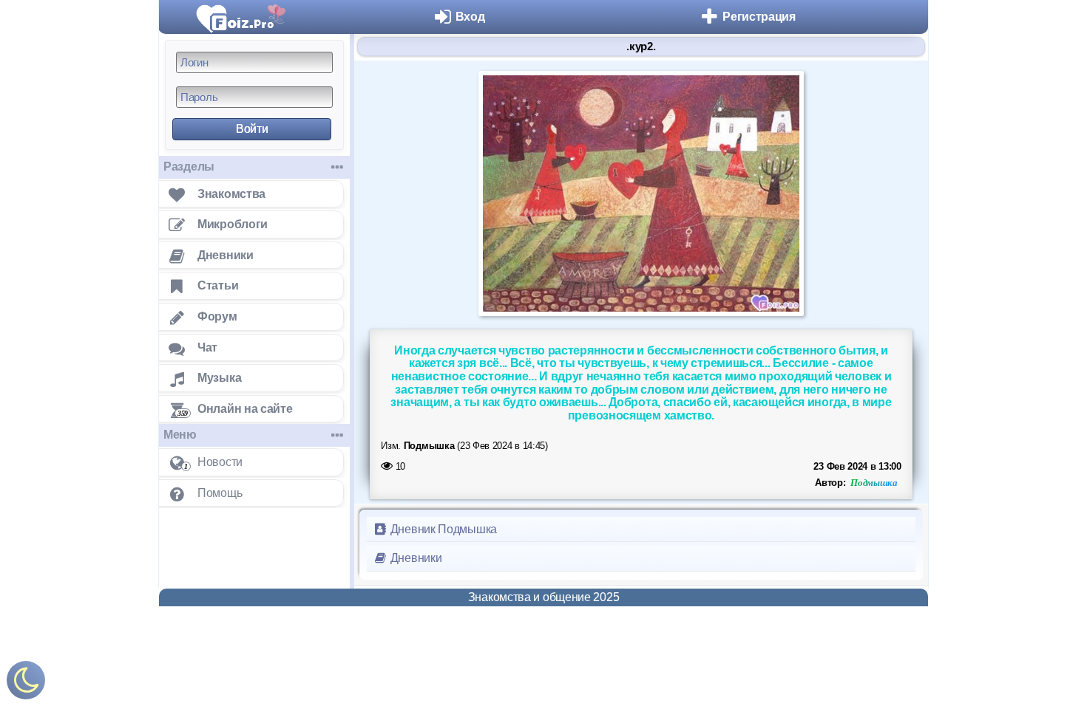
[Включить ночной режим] (26, 683)
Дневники (414, 558)
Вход (470, 16)
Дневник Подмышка (442, 529)
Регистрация (759, 16)
